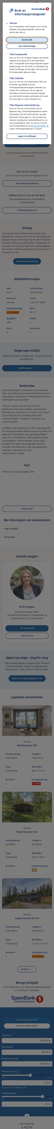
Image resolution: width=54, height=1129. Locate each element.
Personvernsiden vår (39, 126)
